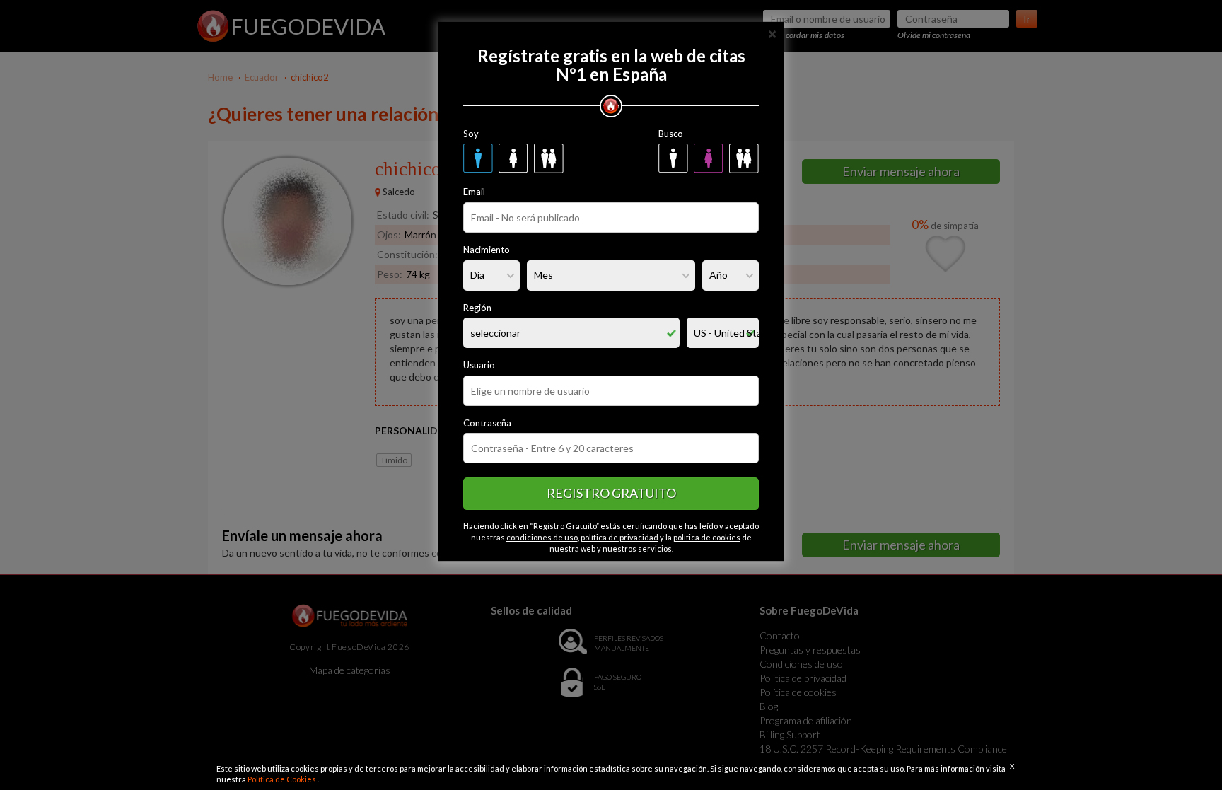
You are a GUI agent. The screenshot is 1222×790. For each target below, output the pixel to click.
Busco (670, 133)
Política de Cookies (283, 779)
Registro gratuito (611, 493)
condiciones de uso (542, 537)
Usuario (479, 365)
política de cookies (706, 537)
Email (474, 191)
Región (477, 307)
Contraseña (487, 423)
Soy (471, 133)
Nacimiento (486, 249)
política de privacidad (619, 537)
